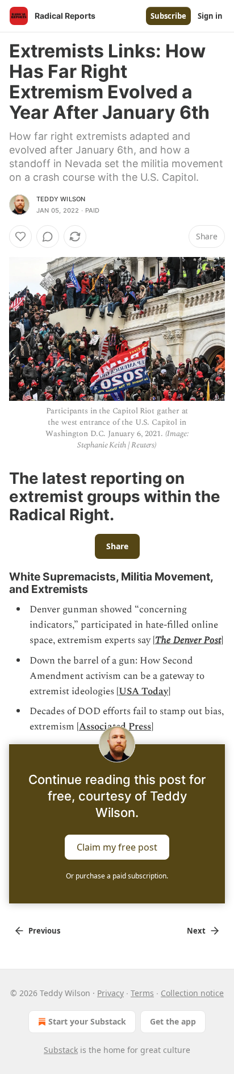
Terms (142, 993)
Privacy (110, 993)
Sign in (210, 16)
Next (196, 931)
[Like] (20, 236)
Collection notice (192, 993)
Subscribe (168, 16)
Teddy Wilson (60, 199)
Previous (44, 931)
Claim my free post (117, 846)
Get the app (173, 1021)
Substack (61, 1049)
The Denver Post (188, 640)
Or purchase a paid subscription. (117, 876)
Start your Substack (87, 1021)
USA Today (143, 691)
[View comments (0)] (47, 236)
